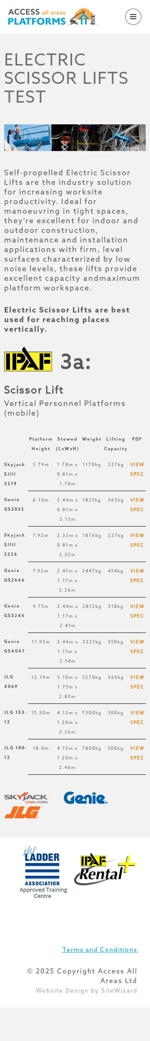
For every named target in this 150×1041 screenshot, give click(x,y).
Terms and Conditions (100, 949)
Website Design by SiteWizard (87, 990)
